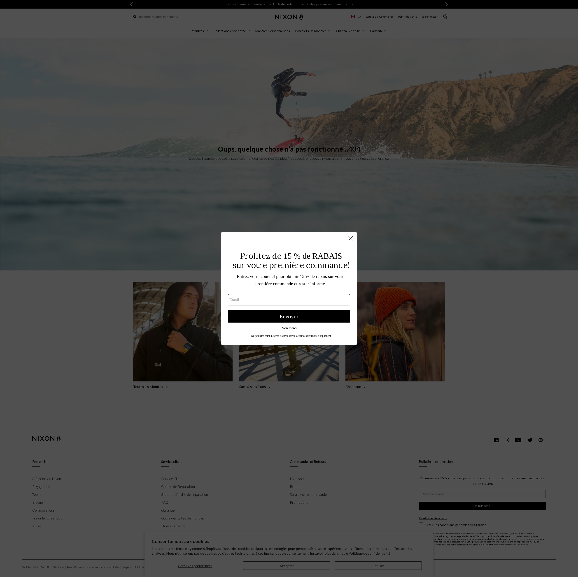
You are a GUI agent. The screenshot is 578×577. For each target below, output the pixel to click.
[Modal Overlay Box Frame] (289, 288)
